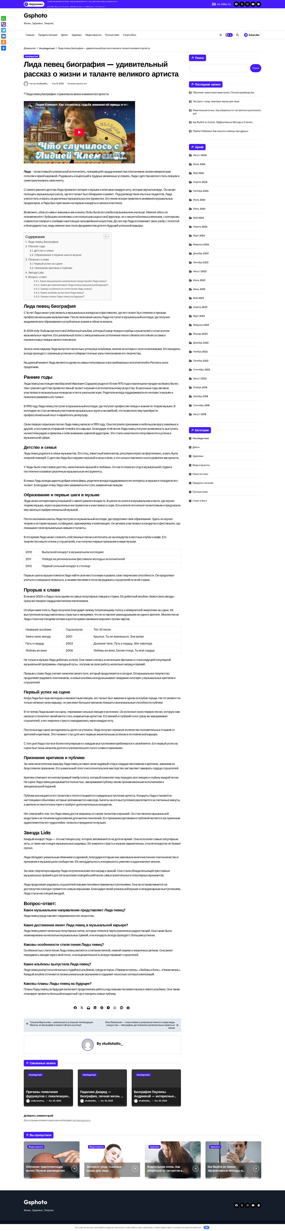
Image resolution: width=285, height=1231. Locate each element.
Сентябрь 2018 (201, 405)
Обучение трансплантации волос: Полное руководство (223, 92)
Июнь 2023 (199, 289)
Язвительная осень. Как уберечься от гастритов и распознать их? (227, 112)
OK (206, 1227)
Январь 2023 (200, 333)
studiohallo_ (112, 1043)
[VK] (4, 36)
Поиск (199, 58)
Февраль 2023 (201, 324)
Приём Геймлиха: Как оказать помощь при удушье (220, 131)
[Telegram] (4, 30)
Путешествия (112, 34)
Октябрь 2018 (200, 396)
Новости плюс (200, 474)
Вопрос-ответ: (37, 277)
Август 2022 (200, 378)
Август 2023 (200, 271)
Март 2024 (199, 235)
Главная (30, 34)
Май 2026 (198, 173)
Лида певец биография (43, 242)
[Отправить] (4, 48)
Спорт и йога (129, 34)
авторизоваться (81, 1120)
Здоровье (77, 34)
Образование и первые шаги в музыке (58, 255)
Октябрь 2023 (200, 262)
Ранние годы (36, 246)
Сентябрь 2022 (201, 369)
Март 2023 (199, 315)
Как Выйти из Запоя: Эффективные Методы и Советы (222, 122)
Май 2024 (198, 217)
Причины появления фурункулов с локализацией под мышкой (48, 1096)
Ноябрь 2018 (200, 387)
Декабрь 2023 (201, 253)
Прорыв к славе (38, 259)
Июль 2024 (199, 199)
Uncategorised (31, 56)
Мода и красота (93, 34)
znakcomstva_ (38, 1100)
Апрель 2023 (200, 307)
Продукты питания (47, 34)
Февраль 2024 (201, 244)
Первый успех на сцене (48, 263)
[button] (105, 236)
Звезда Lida (36, 272)
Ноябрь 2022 (200, 351)
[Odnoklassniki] (4, 42)
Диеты (64, 34)
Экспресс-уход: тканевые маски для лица (216, 101)
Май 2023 (198, 298)
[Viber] (4, 24)
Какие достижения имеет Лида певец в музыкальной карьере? (74, 284)
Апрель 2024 (200, 226)
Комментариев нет (77, 83)
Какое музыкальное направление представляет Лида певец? (73, 281)
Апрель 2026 (200, 181)
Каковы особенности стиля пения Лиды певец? (66, 288)
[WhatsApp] (4, 18)
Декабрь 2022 (201, 342)
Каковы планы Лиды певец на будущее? (62, 296)
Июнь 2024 (199, 208)
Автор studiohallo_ (38, 83)
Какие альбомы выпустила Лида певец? (62, 292)
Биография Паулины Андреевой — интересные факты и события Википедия (154, 1098)
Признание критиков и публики (53, 268)
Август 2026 (200, 155)
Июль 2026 (199, 164)
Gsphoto (35, 15)
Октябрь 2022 (200, 360)
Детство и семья (44, 250)
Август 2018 (199, 414)
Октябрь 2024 (201, 190)
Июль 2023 (199, 280)
